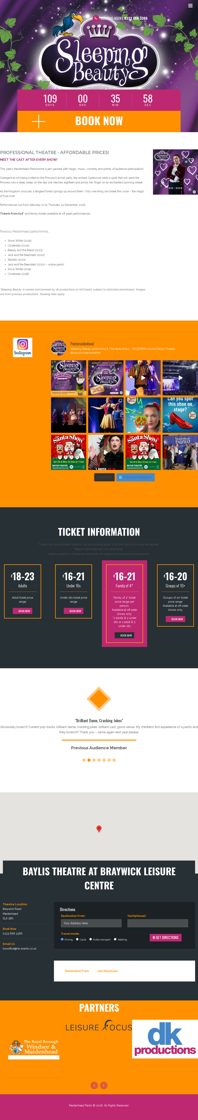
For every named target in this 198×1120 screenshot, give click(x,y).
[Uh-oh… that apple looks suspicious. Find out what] (143, 415)
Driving (68, 939)
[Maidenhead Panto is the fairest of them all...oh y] (180, 378)
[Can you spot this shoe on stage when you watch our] (180, 415)
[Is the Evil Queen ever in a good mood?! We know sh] (106, 452)
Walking (122, 939)
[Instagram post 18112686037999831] (68, 378)
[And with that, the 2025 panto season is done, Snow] (143, 378)
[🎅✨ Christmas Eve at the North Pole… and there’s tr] (68, 452)
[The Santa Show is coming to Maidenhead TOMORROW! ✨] (143, 452)
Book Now (24, 611)
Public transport (101, 939)
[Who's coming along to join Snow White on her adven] (68, 415)
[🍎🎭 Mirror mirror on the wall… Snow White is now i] (106, 415)
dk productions (65, 289)
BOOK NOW (99, 120)
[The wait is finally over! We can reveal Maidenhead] (106, 378)
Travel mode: (70, 933)
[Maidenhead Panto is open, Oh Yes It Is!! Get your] (180, 452)
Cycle (82, 939)
